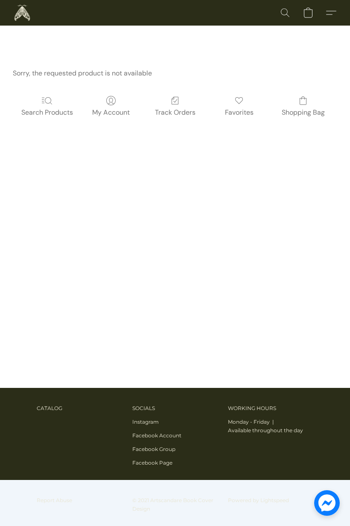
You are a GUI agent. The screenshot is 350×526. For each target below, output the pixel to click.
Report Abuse (54, 500)
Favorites (239, 112)
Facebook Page (152, 463)
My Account (111, 112)
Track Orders (175, 112)
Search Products (47, 112)
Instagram (145, 422)
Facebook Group (153, 449)
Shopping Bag (303, 112)
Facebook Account (156, 435)
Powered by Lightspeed (258, 500)
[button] (22, 12)
